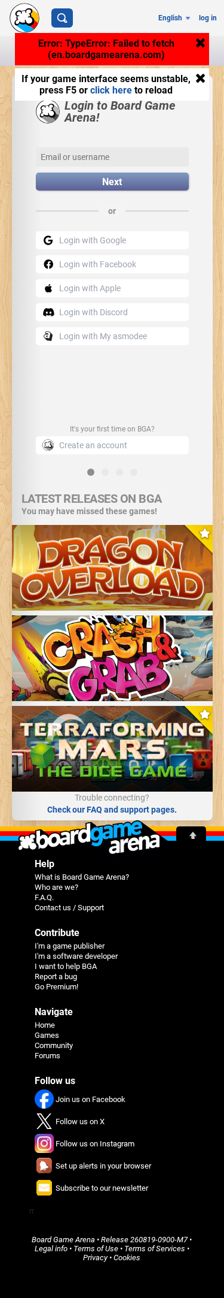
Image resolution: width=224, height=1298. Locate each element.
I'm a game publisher (70, 945)
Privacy (95, 1257)
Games (47, 1035)
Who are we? (56, 887)
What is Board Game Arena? (82, 877)
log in (208, 18)
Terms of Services (154, 1248)
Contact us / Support (69, 907)
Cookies (126, 1257)
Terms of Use (95, 1248)
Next (112, 182)
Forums (47, 1055)
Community (54, 1045)
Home (45, 1025)
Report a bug (56, 976)
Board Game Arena (63, 1239)
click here (111, 90)
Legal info (51, 1248)
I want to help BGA (66, 966)
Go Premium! (56, 986)
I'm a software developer (76, 956)
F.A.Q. (44, 897)
